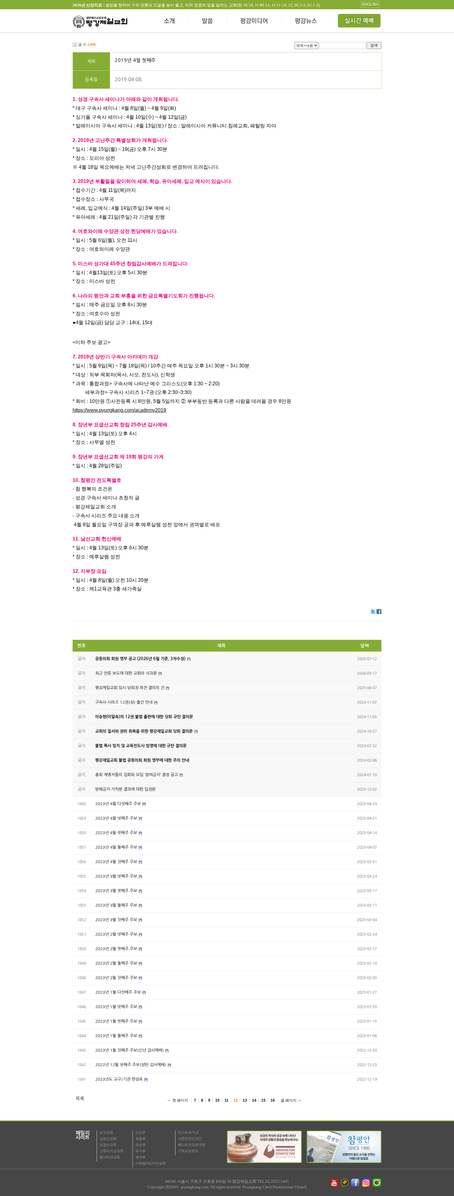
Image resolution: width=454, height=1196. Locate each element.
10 (217, 1100)
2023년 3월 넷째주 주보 (116, 876)
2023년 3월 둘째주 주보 (116, 905)
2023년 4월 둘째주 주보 (116, 847)
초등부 (140, 1139)
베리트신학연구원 (191, 1145)
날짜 (364, 646)
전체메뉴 (359, 21)
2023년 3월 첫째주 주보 (116, 920)
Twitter (373, 611)
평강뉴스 (306, 21)
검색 (374, 45)
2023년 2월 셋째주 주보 (116, 949)
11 (227, 1100)
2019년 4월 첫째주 (135, 60)
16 (273, 1100)
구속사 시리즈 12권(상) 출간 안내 (124, 702)
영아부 (140, 1157)
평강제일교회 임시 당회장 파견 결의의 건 (129, 688)
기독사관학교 (188, 1151)
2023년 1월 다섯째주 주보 (118, 992)
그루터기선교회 (111, 1151)
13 (245, 1100)
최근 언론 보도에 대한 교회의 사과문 (126, 673)
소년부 (140, 1133)
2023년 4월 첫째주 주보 (116, 862)
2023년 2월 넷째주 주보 (116, 934)
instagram (367, 1183)
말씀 (208, 21)
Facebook (378, 611)
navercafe (377, 1183)
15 (263, 1100)
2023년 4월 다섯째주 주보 (118, 804)
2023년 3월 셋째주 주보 (116, 891)
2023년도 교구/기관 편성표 (119, 1079)
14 (254, 1100)
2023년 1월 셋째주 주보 (116, 1021)
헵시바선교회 (109, 1157)
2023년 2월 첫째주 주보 (116, 978)
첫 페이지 (180, 1100)
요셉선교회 (107, 1145)
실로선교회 (107, 1139)
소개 (170, 21)
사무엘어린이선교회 (150, 1163)
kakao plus (345, 1183)
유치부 (140, 1151)
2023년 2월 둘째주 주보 (116, 963)
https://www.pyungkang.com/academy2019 (119, 410)
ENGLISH (370, 4)
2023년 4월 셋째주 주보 (116, 833)
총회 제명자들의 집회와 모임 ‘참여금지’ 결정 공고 (136, 775)
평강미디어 (254, 21)
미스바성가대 (188, 1133)
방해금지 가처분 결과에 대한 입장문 (125, 789)
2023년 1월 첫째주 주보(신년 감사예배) (129, 1050)
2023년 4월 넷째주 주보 (116, 818)
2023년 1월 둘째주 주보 (116, 1036)
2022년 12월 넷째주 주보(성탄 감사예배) (130, 1065)
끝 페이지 (288, 1100)
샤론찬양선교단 (190, 1139)
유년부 (140, 1145)
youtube (334, 1183)
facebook (356, 1183)
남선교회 (106, 1133)
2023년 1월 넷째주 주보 (116, 1007)
